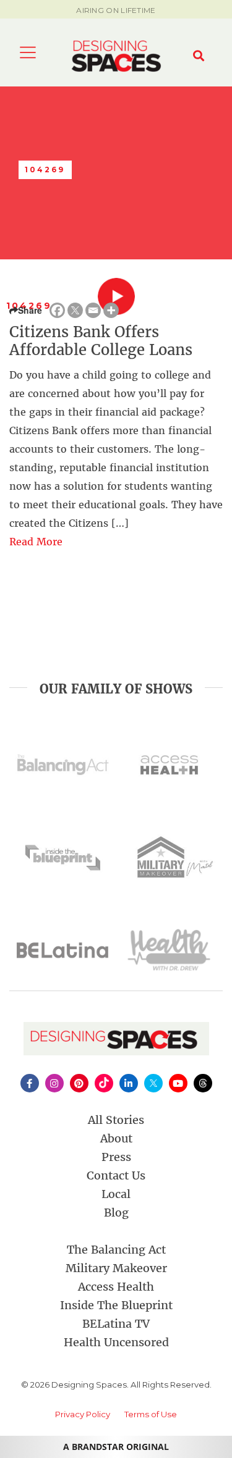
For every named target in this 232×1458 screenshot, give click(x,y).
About (116, 1138)
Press (116, 1157)
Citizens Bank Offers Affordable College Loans (100, 340)
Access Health (116, 1287)
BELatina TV (116, 1324)
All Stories (116, 1120)
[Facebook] (57, 310)
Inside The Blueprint (116, 1305)
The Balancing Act (116, 1249)
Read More (35, 541)
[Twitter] (75, 310)
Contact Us (116, 1175)
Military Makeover (116, 1268)
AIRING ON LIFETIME (115, 10)
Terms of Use (150, 1414)
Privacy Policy (82, 1414)
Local (116, 1194)
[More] (111, 310)
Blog (116, 1212)
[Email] (93, 310)
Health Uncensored (116, 1342)
